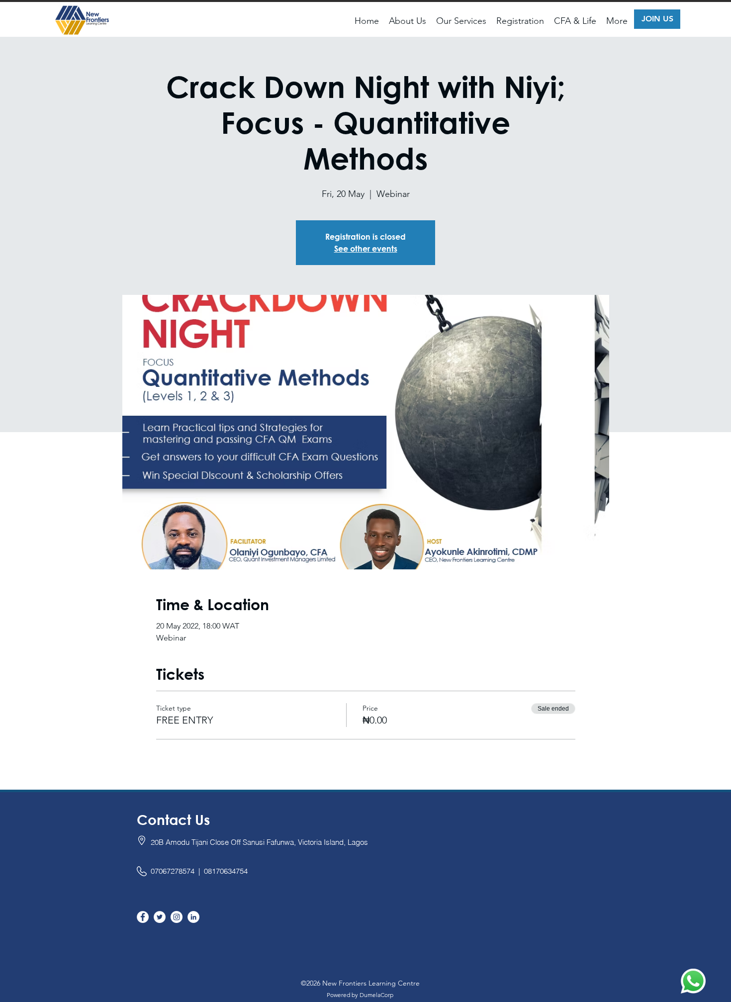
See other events (365, 248)
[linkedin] (193, 917)
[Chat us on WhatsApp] (693, 981)
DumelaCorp (376, 995)
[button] (407, 20)
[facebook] (143, 917)
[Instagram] (177, 917)
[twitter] (160, 917)
